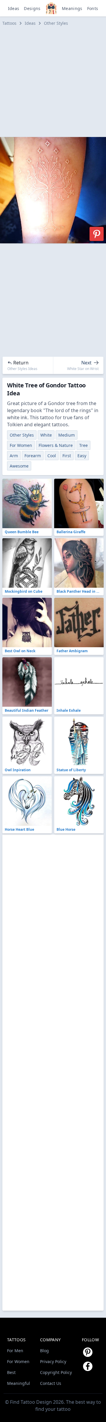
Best (11, 1372)
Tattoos (9, 23)
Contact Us (50, 1383)
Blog (44, 1350)
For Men (15, 1350)
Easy (81, 455)
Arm (14, 455)
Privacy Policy (53, 1361)
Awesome (19, 466)
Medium (66, 435)
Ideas (13, 8)
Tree (83, 445)
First (66, 455)
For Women (21, 445)
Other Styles (56, 23)
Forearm (32, 455)
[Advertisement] (53, 82)
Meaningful (18, 1383)
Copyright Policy (56, 1372)
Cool (51, 455)
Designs (32, 8)
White (46, 435)
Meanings (72, 8)
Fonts (92, 8)
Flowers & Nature (56, 445)
